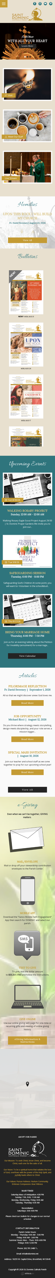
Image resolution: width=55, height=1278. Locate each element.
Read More (27, 703)
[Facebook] (34, 3)
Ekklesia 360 (27, 1274)
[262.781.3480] (37, 1248)
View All (27, 240)
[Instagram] (40, 3)
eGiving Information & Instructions (27, 1040)
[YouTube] (45, 3)
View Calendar (27, 655)
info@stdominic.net (30, 1253)
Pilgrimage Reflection (27, 686)
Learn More (27, 46)
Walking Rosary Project (27, 510)
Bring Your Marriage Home (27, 632)
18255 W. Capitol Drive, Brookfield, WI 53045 (31, 1259)
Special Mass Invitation (27, 752)
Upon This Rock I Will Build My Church (27, 216)
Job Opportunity (27, 716)
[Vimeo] (50, 3)
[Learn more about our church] (27, 1084)
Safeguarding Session (27, 573)
